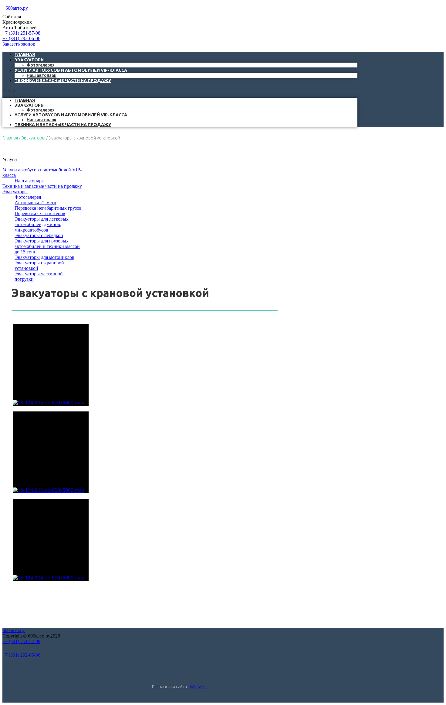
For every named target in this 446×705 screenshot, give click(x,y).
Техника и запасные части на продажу (63, 80)
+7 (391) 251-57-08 (21, 33)
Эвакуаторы (30, 59)
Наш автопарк (41, 119)
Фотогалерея (41, 110)
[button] (179, 91)
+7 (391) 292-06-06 (21, 38)
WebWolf (199, 686)
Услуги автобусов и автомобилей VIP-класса (71, 70)
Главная (25, 100)
